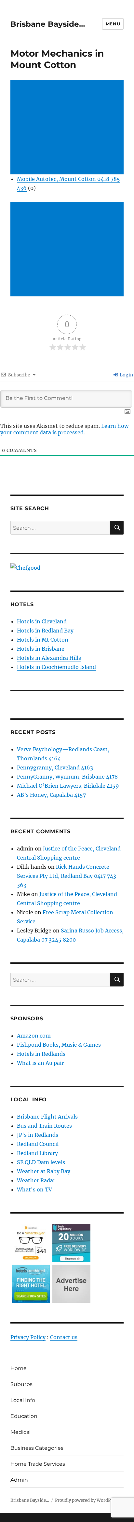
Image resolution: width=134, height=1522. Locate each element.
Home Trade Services (37, 1464)
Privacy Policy (28, 1337)
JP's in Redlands (37, 1135)
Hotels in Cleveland (42, 621)
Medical (20, 1432)
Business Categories (36, 1448)
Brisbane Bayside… (47, 24)
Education (23, 1416)
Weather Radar (36, 1180)
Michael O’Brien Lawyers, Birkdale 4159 (68, 785)
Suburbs (21, 1384)
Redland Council (38, 1144)
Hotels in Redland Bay (45, 630)
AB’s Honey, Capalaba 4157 (51, 795)
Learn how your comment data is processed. (64, 429)
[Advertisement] (68, 127)
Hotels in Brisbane (40, 648)
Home (18, 1368)
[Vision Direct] (31, 1242)
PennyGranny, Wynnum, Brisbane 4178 (67, 776)
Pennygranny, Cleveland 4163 (55, 767)
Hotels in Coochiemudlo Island (56, 667)
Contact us (63, 1337)
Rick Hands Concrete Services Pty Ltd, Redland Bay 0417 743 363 (66, 875)
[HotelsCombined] (31, 1283)
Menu (113, 23)
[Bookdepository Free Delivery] (71, 1242)
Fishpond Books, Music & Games (59, 1044)
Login (126, 375)
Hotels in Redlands (41, 1054)
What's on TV (34, 1189)
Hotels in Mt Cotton (42, 639)
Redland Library (37, 1153)
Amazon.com (34, 1035)
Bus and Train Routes (44, 1125)
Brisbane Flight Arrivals (47, 1116)
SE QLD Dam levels (41, 1162)
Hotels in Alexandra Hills (49, 658)
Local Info (22, 1400)
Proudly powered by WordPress (87, 1500)
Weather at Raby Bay (43, 1171)
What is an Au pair (40, 1063)
